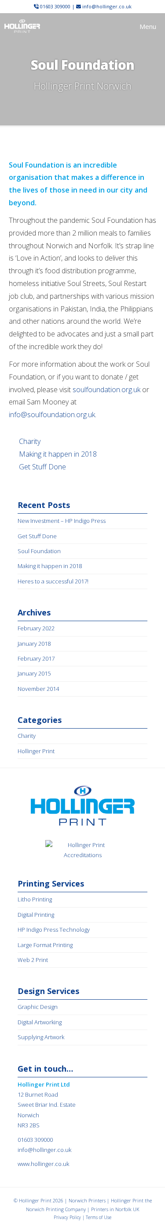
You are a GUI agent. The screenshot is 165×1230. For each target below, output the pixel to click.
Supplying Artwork (41, 1037)
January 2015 (34, 673)
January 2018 (34, 643)
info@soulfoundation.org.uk (52, 414)
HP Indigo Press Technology (54, 929)
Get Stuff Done (42, 467)
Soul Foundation (39, 551)
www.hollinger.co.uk (43, 1164)
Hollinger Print (36, 751)
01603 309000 (55, 6)
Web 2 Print (33, 960)
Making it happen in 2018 (58, 454)
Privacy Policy (67, 1217)
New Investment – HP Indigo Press (62, 521)
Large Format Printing (45, 945)
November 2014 (38, 689)
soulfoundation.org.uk (106, 389)
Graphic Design (38, 1007)
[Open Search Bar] (111, 26)
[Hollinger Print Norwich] (22, 26)
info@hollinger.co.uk (107, 6)
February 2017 (36, 658)
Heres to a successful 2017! (53, 581)
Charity (29, 441)
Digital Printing (36, 915)
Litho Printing (35, 899)
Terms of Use (98, 1217)
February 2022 (36, 628)
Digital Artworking (40, 1022)
